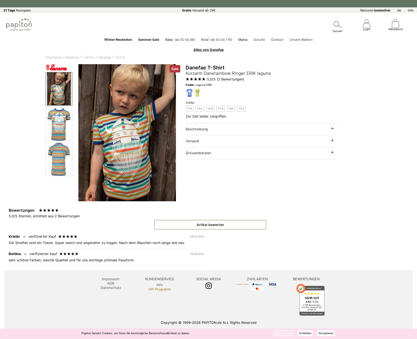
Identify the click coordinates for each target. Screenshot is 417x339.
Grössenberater (198, 153)
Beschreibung (197, 129)
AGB (110, 283)
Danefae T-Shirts (111, 57)
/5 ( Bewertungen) (225, 79)
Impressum (111, 279)
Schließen (305, 333)
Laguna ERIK (199, 85)
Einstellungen (283, 333)
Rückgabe (17, 10)
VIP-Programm (159, 289)
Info (411, 10)
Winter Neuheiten (118, 40)
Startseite (53, 57)
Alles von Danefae (209, 49)
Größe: (190, 102)
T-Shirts (88, 57)
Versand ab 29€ (199, 10)
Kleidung (71, 57)
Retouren (375, 10)
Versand (192, 141)
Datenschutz (111, 287)
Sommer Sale (148, 40)
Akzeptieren (325, 333)
